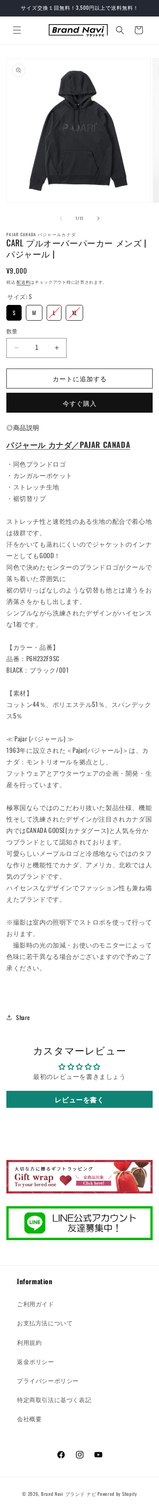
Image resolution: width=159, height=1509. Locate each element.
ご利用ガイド (35, 1303)
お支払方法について (45, 1322)
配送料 (23, 282)
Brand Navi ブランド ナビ (69, 1493)
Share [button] (23, 1017)
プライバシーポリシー (48, 1380)
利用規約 (29, 1342)
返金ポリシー (35, 1361)
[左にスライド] (61, 218)
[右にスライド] (98, 218)
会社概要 (29, 1418)
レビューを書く (79, 1099)
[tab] (22, 427)
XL (74, 311)
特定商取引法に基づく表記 (54, 1399)
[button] (17, 30)
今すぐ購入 (80, 403)
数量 (12, 331)
